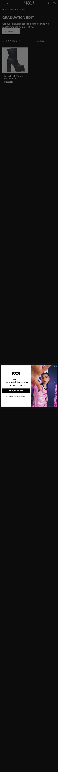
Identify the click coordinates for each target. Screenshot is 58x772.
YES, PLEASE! (16, 390)
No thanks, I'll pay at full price (16, 396)
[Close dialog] (55, 367)
